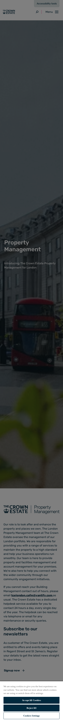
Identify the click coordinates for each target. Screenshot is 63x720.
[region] (31, 700)
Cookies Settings (31, 715)
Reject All (31, 708)
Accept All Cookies (31, 700)
